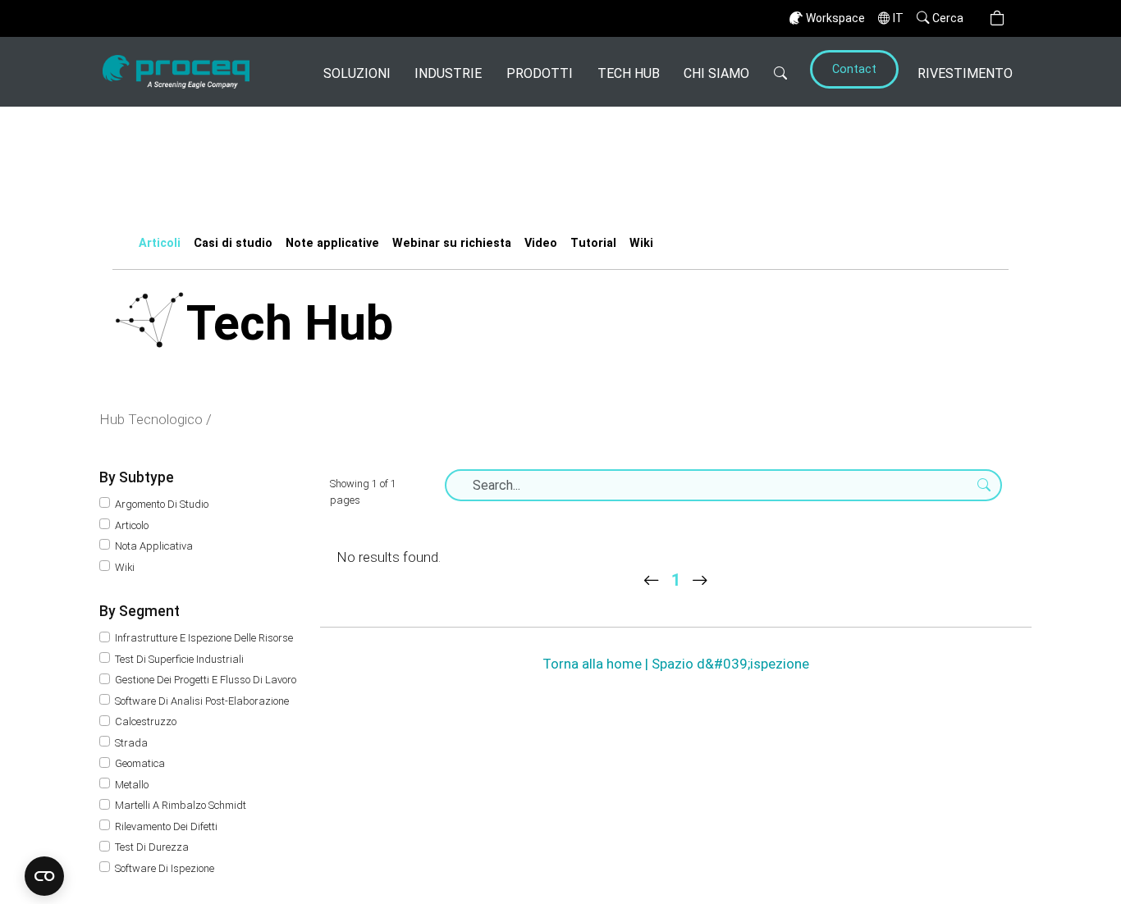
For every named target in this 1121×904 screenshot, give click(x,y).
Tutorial (593, 243)
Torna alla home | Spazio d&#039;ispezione (675, 663)
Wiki (641, 243)
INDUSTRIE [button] (448, 73)
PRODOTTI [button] (539, 73)
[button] (997, 18)
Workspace (835, 18)
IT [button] (898, 18)
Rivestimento (965, 73)
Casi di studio (233, 243)
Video (540, 243)
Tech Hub (628, 73)
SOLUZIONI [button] (357, 73)
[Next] (700, 580)
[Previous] (651, 580)
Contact (854, 69)
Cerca (947, 18)
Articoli (160, 243)
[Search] (780, 72)
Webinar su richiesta (451, 243)
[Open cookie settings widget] (44, 876)
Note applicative (332, 243)
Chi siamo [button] (716, 73)
